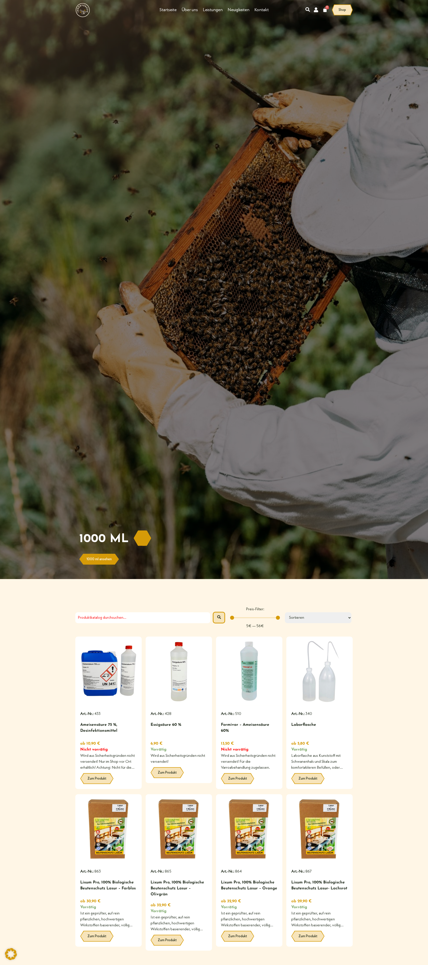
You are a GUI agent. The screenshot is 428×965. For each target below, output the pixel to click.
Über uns (190, 10)
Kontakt (261, 10)
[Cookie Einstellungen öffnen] (11, 959)
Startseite (168, 10)
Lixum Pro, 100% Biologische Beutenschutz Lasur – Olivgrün (177, 888)
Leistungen (213, 10)
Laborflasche (303, 725)
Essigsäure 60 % (166, 725)
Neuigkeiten (238, 10)
